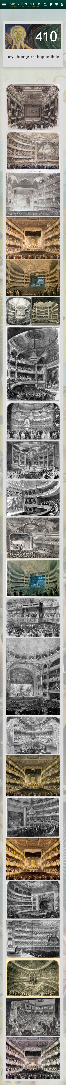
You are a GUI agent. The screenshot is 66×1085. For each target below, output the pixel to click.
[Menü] (4, 4)
